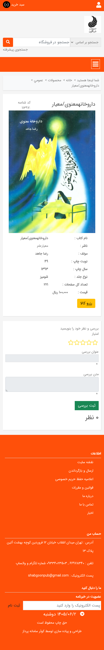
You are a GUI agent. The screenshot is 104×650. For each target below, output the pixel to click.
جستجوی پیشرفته (15, 49)
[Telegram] (82, 614)
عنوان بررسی (90, 351)
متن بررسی (91, 374)
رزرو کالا (86, 303)
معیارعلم (42, 245)
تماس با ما (86, 504)
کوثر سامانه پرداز (33, 631)
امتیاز (95, 333)
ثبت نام (14, 605)
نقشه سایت (85, 462)
